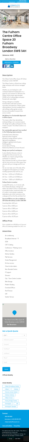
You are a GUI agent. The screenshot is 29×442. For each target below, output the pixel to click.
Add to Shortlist (10, 59)
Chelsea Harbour (9, 395)
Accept (10, 438)
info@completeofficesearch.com (12, 421)
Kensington (8, 403)
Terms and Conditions (7, 425)
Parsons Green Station (11, 392)
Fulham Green (9, 398)
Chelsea (16, 389)
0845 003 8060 (22, 0)
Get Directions (11, 324)
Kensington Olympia (10, 406)
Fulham (7, 389)
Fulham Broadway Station (12, 386)
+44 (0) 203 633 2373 (21, 2)
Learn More (17, 438)
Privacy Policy (17, 425)
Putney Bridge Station (11, 400)
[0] (3, 2)
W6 (17, 403)
